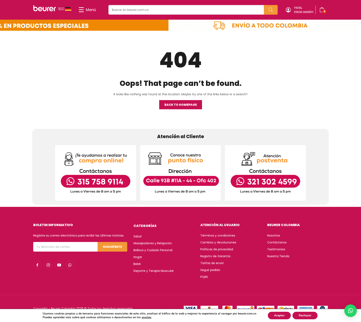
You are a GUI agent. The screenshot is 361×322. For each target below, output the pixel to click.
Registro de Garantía (215, 256)
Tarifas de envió (212, 263)
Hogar (137, 257)
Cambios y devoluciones (218, 242)
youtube (59, 265)
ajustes (146, 317)
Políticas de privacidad (216, 249)
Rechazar (305, 315)
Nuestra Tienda (278, 256)
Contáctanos (277, 242)
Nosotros (273, 235)
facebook (37, 265)
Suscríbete (112, 247)
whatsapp (70, 265)
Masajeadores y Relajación (152, 243)
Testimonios (276, 249)
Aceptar (279, 315)
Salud (137, 236)
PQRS (204, 277)
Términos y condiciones (217, 235)
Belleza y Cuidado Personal (152, 250)
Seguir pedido (210, 270)
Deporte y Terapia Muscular (153, 271)
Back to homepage (180, 105)
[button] (350, 310)
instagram (48, 265)
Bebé (137, 264)
